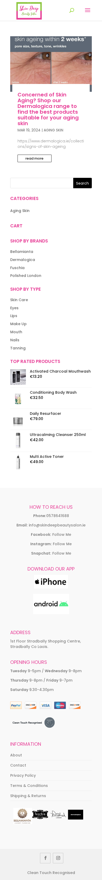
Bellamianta (21, 251)
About (16, 755)
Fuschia (17, 267)
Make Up (18, 323)
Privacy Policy (23, 775)
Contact (18, 765)
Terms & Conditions (29, 785)
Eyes (14, 308)
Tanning (18, 348)
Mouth (16, 332)
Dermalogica (22, 259)
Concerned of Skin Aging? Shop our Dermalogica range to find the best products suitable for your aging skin (48, 109)
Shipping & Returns (28, 795)
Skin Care (19, 299)
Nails (14, 340)
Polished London (25, 275)
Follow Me (61, 534)
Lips (13, 315)
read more (34, 158)
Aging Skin (53, 130)
